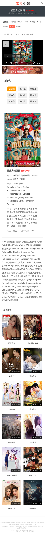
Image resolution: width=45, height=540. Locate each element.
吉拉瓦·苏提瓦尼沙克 (19, 212)
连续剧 (6, 21)
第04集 (12, 95)
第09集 (33, 101)
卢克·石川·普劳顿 (25, 215)
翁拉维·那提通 (20, 208)
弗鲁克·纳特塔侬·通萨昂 (20, 222)
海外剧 (18, 26)
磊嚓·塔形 (22, 225)
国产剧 (13, 22)
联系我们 (31, 531)
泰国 (15, 230)
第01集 (12, 89)
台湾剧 (5, 26)
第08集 (22, 101)
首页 (12, 34)
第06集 (33, 95)
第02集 (22, 89)
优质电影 (18, 531)
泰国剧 (12, 26)
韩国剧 (32, 22)
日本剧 (26, 22)
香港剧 (39, 22)
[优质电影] (22, 3)
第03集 (33, 89)
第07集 (12, 101)
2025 (33, 230)
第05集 (22, 95)
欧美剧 (20, 22)
